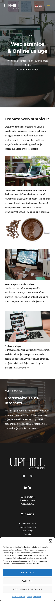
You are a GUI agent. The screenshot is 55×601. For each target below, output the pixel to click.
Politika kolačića (18, 596)
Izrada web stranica (27, 523)
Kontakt (27, 534)
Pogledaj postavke (27, 589)
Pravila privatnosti (34, 596)
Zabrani (27, 581)
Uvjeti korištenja (28, 497)
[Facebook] (23, 476)
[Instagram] (31, 476)
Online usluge (27, 530)
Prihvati (27, 572)
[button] (50, 541)
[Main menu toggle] (48, 6)
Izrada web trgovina (27, 527)
